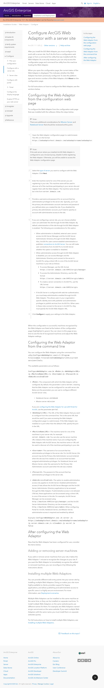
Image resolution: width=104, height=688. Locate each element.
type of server (45, 171)
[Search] (82, 3)
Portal (24, 3)
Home (7, 16)
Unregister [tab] (10, 106)
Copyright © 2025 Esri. (10, 684)
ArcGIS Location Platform (37, 668)
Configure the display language (13, 93)
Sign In (89, 3)
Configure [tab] (10, 56)
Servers (31, 3)
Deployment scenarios (50, 593)
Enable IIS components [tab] (9, 38)
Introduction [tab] (10, 32)
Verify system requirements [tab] (10, 45)
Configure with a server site (13, 69)
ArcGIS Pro (32, 661)
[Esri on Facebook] (82, 660)
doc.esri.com (59, 20)
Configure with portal (12, 81)
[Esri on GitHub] (86, 660)
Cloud (48, 3)
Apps (54, 3)
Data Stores (39, 3)
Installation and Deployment (44, 16)
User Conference (59, 668)
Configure (34, 24)
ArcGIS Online (33, 658)
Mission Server (66, 122)
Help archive (65, 45)
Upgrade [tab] (9, 115)
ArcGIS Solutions (34, 674)
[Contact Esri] (89, 660)
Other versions (49, 45)
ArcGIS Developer (34, 671)
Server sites (13, 75)
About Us (56, 658)
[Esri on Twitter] (79, 660)
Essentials (27, 16)
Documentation (9, 678)
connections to (54, 244)
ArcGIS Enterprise (11, 3)
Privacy (34, 684)
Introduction (16, 16)
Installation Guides (10, 24)
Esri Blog (56, 664)
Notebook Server (36, 125)
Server (5, 664)
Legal (52, 684)
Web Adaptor (24, 24)
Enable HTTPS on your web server (13, 100)
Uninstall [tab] (9, 111)
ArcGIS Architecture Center (38, 678)
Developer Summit (60, 671)
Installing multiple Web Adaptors (41, 623)
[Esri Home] (81, 653)
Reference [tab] (10, 120)
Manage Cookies (43, 684)
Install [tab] (8, 52)
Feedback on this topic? (70, 633)
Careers (56, 661)
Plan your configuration (11, 62)
